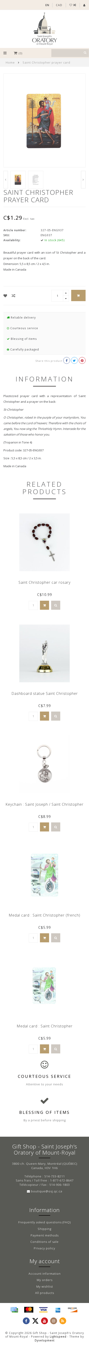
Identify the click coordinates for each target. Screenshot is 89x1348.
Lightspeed (58, 1336)
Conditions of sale (44, 1242)
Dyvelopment (45, 1340)
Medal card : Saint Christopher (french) (44, 915)
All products (44, 1293)
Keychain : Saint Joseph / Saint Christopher (44, 804)
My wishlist (44, 1286)
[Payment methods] (14, 1309)
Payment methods (45, 1235)
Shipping (44, 1229)
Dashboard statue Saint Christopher (44, 693)
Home (10, 62)
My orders (44, 1280)
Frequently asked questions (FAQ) (44, 1222)
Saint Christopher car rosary (44, 582)
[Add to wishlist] (5, 295)
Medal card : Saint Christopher (45, 1026)
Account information (45, 1274)
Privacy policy (44, 1248)
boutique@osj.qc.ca (46, 1191)
